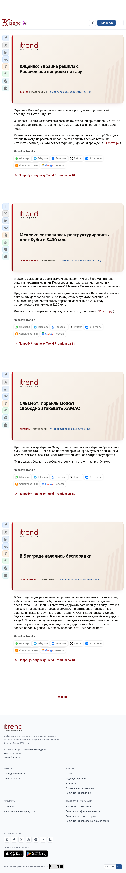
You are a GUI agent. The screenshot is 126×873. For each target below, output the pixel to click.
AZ (113, 866)
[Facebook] (14, 840)
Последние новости (14, 773)
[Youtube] (29, 840)
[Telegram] (36, 840)
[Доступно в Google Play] (37, 853)
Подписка (9, 806)
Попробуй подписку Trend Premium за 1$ (46, 175)
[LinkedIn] (43, 840)
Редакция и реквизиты (78, 778)
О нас (69, 773)
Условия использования (79, 806)
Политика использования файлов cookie (87, 821)
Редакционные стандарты (80, 788)
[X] (21, 840)
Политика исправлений (78, 793)
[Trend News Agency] (13, 727)
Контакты (71, 783)
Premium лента (12, 778)
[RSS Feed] (50, 840)
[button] (6, 38)
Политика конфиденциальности (83, 811)
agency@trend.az (12, 757)
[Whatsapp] (7, 840)
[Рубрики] (120, 23)
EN (106, 866)
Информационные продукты (19, 811)
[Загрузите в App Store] (14, 853)
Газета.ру (112, 143)
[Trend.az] (14, 23)
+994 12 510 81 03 (12, 753)
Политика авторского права (81, 816)
